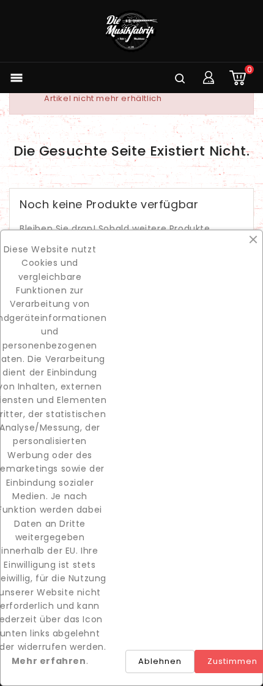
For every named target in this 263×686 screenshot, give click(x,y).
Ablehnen (160, 661)
